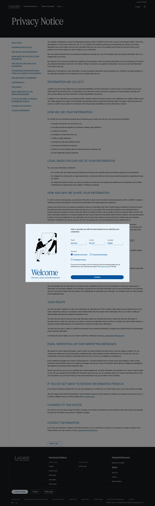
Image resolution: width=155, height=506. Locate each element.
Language (110, 240)
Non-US (92, 243)
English (110, 243)
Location (91, 240)
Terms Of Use (105, 266)
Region (73, 240)
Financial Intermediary (99, 255)
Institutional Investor (80, 255)
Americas (74, 243)
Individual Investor (80, 260)
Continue (97, 277)
